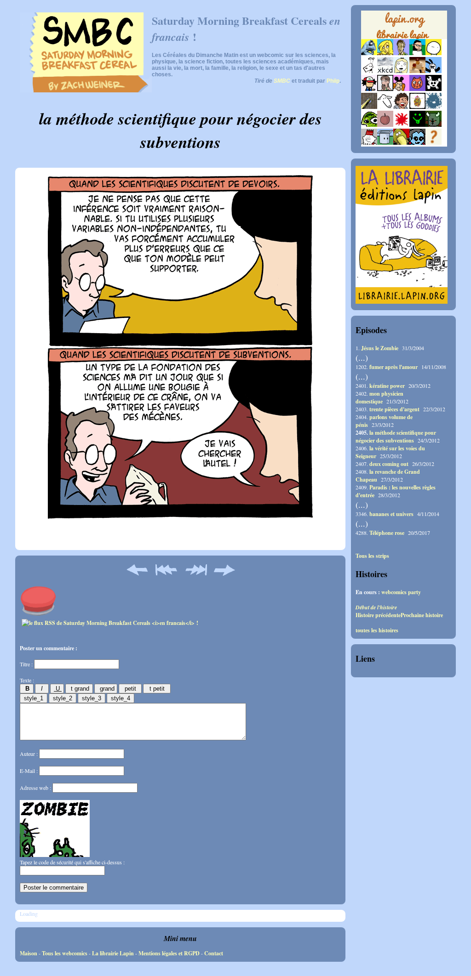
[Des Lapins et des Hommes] (369, 143)
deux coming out (388, 464)
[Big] (417, 71)
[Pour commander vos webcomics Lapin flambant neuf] (404, 37)
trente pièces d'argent (394, 409)
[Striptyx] (401, 107)
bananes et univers (391, 514)
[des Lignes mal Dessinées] (401, 71)
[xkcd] (385, 71)
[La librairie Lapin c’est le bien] (402, 302)
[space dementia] (433, 89)
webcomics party (401, 592)
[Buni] (433, 71)
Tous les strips (372, 556)
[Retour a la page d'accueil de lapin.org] (404, 27)
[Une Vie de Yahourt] (385, 143)
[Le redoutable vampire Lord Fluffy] (417, 143)
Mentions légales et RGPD (169, 953)
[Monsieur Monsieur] (401, 125)
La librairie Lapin (113, 953)
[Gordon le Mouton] (385, 107)
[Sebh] (417, 53)
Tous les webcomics (64, 953)
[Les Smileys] (417, 125)
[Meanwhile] (433, 107)
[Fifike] (369, 71)
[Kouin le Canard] (401, 143)
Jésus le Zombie (379, 348)
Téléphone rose (386, 533)
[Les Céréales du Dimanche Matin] (401, 53)
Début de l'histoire (376, 607)
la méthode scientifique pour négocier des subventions (396, 436)
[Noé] (369, 107)
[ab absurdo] (433, 53)
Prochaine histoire (422, 615)
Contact (213, 953)
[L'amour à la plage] (417, 107)
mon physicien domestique (379, 397)
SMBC (282, 81)
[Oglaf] (385, 53)
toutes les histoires (377, 630)
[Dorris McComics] (417, 89)
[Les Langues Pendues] (369, 125)
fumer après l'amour (393, 367)
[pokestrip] (369, 89)
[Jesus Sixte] (385, 89)
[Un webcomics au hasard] (433, 143)
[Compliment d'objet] (385, 125)
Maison (28, 953)
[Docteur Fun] (401, 89)
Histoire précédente (378, 615)
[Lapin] (369, 53)
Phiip (333, 81)
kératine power (387, 386)
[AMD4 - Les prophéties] (433, 125)
